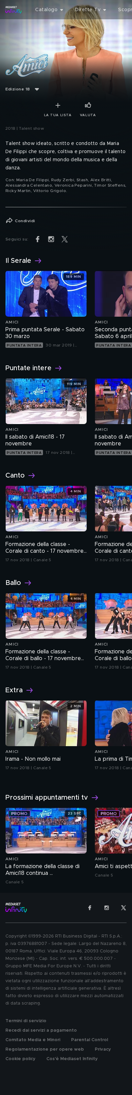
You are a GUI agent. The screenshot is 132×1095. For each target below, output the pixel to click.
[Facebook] (90, 908)
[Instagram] (107, 908)
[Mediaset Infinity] (13, 10)
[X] (123, 908)
